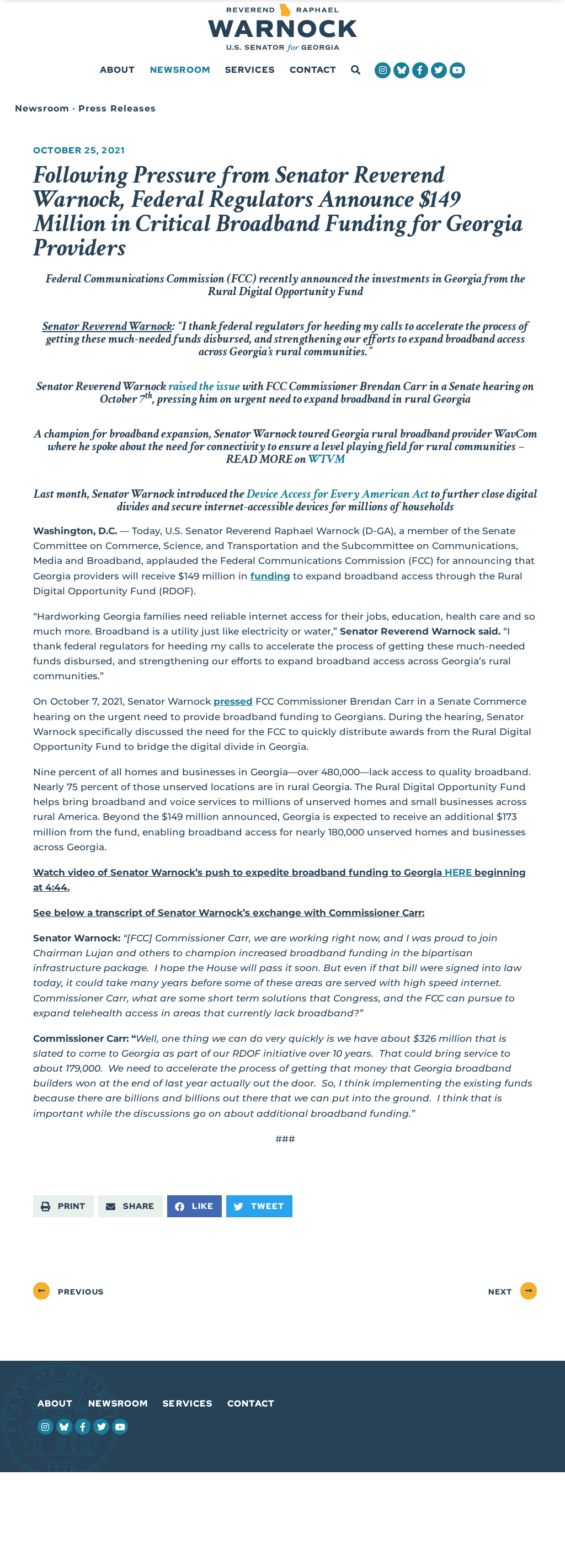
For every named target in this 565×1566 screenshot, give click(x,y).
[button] (356, 70)
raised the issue (204, 386)
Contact (313, 70)
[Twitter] (439, 70)
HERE (458, 872)
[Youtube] (458, 70)
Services (250, 70)
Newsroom (180, 70)
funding (270, 576)
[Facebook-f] (420, 70)
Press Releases (117, 108)
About (118, 70)
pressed (233, 701)
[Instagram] (383, 70)
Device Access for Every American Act (338, 494)
